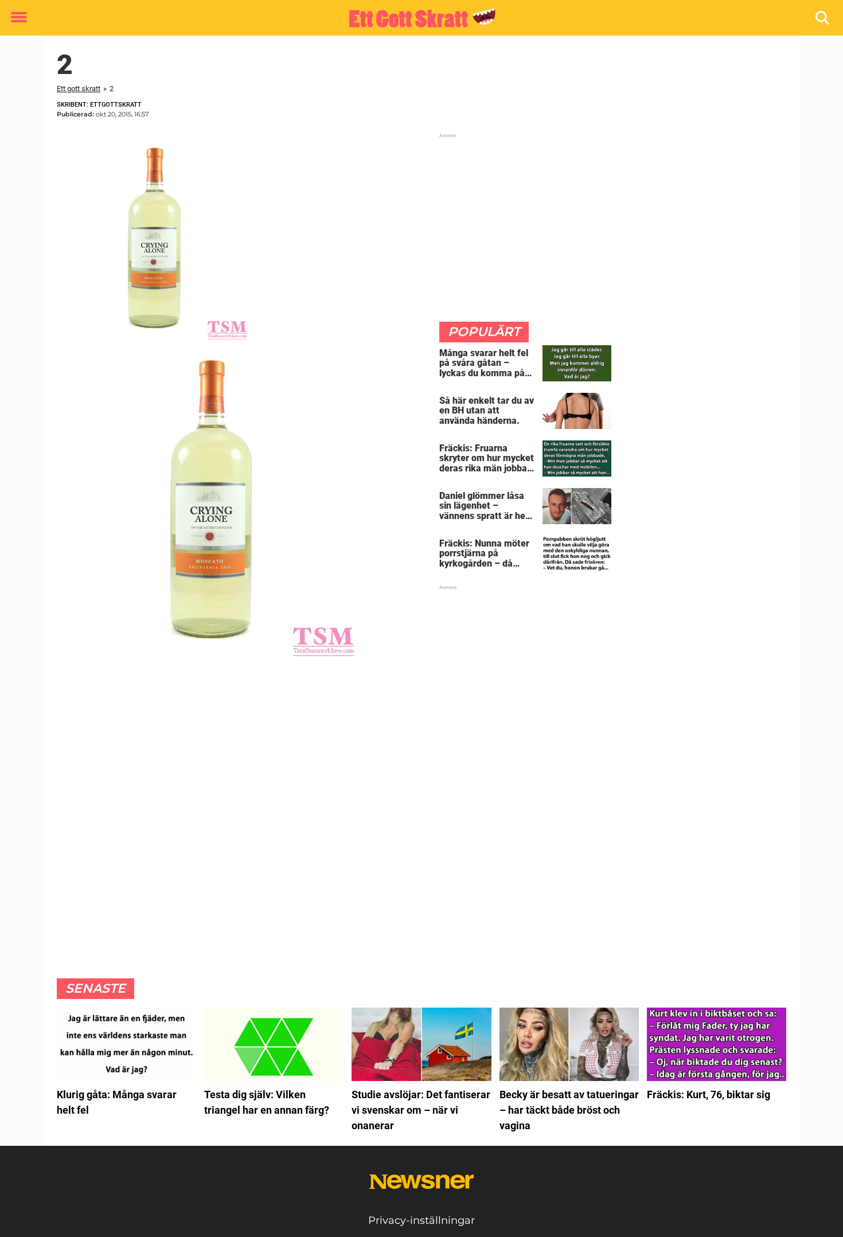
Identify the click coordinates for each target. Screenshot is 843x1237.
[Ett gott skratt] (417, 18)
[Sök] (823, 18)
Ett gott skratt (78, 88)
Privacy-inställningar (421, 1220)
